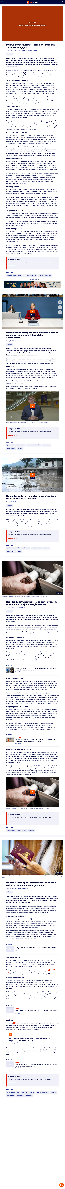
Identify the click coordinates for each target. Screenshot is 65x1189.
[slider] (32, 34)
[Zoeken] (63, 2)
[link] (12, 266)
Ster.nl (37, 279)
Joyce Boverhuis (22, 50)
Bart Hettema (33, 50)
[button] (5, 37)
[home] (32, 2)
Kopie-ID (18, 1023)
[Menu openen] (2, 2)
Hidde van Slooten (23, 888)
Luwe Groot (21, 607)
